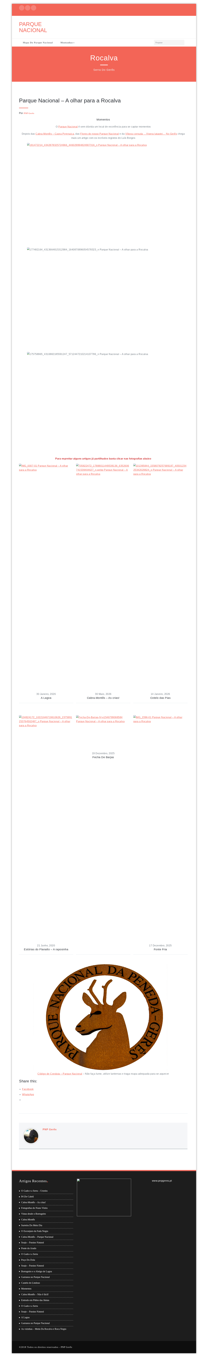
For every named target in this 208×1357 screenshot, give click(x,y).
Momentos (26, 1288)
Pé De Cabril (27, 1196)
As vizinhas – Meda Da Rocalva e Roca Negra (43, 1329)
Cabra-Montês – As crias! (33, 1202)
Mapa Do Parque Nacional (38, 42)
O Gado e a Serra (29, 1254)
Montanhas (66, 42)
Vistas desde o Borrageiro (33, 1213)
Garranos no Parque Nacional (35, 1277)
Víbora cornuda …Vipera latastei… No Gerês (151, 134)
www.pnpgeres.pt (162, 1180)
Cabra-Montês (28, 1219)
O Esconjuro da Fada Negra (34, 1231)
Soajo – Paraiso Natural (32, 1242)
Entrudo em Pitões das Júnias (35, 1300)
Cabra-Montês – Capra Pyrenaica (54, 134)
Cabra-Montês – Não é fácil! (35, 1294)
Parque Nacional (68, 126)
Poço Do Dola (28, 1260)
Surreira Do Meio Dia (31, 1225)
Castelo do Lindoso (30, 1283)
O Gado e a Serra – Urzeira (34, 1190)
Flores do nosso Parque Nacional (99, 134)
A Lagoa (25, 1317)
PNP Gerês (29, 113)
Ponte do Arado (28, 1248)
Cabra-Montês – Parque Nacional (37, 1237)
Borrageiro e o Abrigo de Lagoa (36, 1271)
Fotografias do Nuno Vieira (34, 1208)
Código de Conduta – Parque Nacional (59, 1073)
